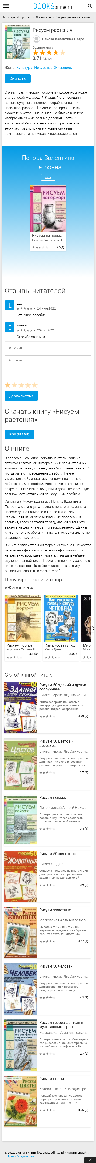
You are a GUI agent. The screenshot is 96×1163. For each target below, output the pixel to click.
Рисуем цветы (51, 1079)
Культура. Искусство (34, 67)
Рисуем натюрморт (48, 235)
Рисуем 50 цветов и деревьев (56, 743)
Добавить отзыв (21, 396)
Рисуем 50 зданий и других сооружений (63, 687)
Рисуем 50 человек (55, 966)
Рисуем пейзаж (52, 797)
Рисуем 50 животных (57, 854)
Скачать (17, 78)
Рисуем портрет (23, 647)
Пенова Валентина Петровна (66, 39)
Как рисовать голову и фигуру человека (61, 647)
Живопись (63, 67)
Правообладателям (20, 1156)
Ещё (48, 177)
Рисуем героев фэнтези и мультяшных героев (61, 1024)
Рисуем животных (55, 910)
